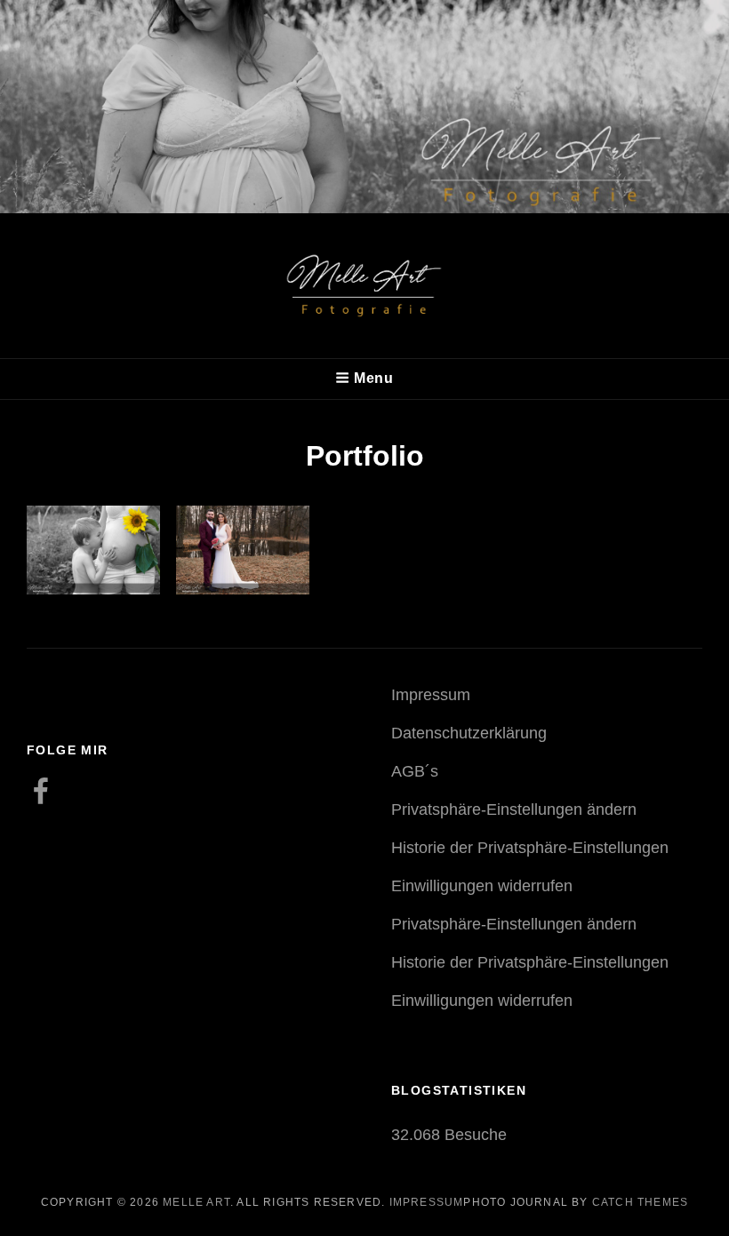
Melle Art (196, 1202)
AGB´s (414, 771)
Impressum (430, 695)
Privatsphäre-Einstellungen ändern (514, 809)
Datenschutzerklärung (469, 733)
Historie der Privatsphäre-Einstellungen (530, 848)
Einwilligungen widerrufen (482, 886)
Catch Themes (640, 1202)
